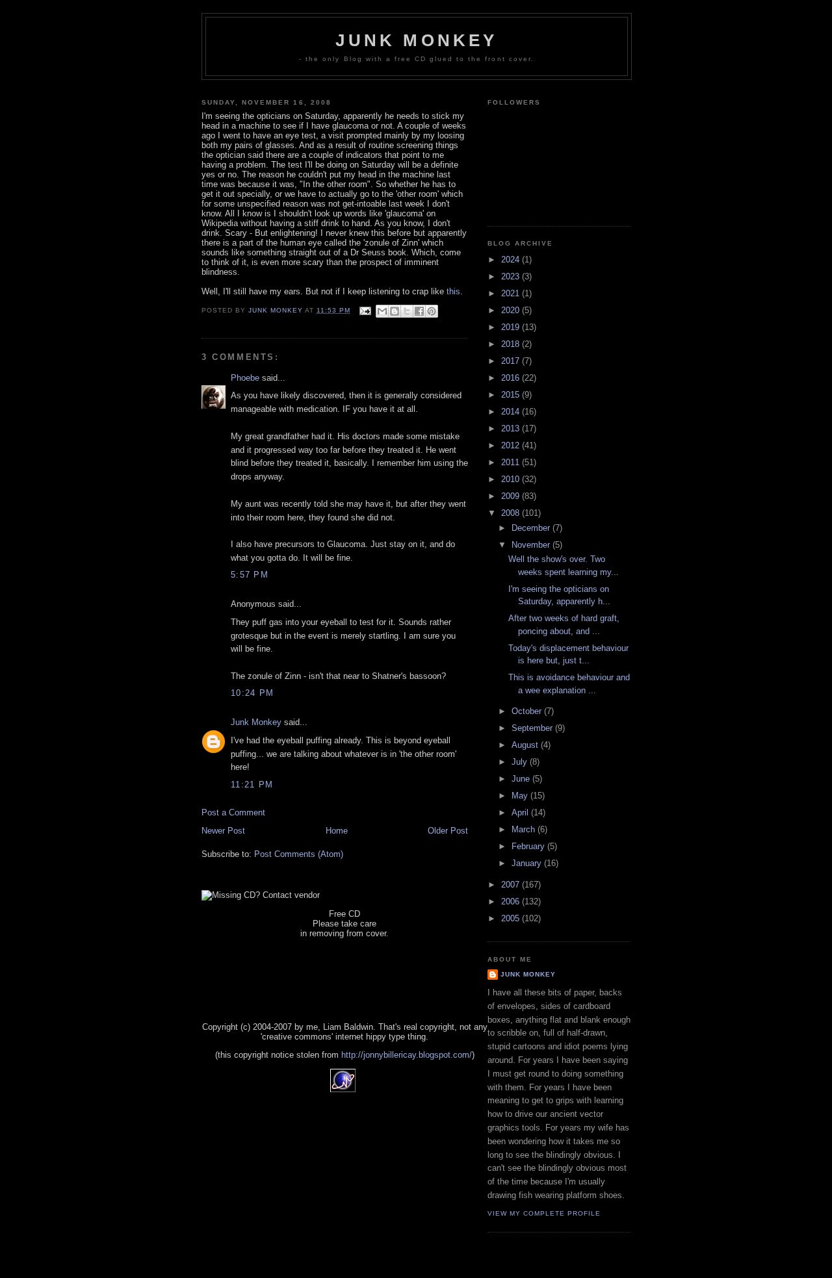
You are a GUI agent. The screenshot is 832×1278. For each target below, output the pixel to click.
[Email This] (382, 311)
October (528, 711)
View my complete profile (544, 1213)
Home (337, 831)
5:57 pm (249, 575)
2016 (511, 378)
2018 (511, 344)
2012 (511, 445)
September (533, 728)
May (521, 795)
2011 (511, 462)
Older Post (448, 831)
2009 (511, 496)
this (453, 291)
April (521, 812)
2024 (511, 259)
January (528, 863)
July (521, 762)
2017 (511, 361)
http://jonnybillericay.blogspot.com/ (406, 1055)
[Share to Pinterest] (431, 311)
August (526, 745)
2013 (511, 428)
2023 (511, 276)
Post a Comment (233, 812)
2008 (511, 513)
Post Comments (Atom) (298, 854)
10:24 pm (252, 693)
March (525, 829)
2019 (511, 327)
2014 (511, 411)
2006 (511, 901)
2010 (511, 479)
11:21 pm (252, 784)
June (522, 779)
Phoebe (245, 378)
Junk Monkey (416, 40)
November (532, 545)
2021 (511, 293)
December (532, 528)
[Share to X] (406, 311)
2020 (511, 310)
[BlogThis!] (394, 311)
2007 (511, 884)
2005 (511, 918)
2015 (511, 395)
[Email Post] (365, 310)
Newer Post (223, 831)
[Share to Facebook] (419, 311)
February (529, 846)
